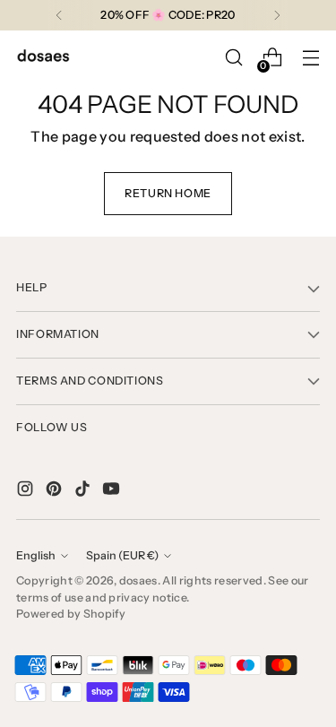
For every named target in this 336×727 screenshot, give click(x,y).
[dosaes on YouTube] (113, 491)
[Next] (277, 15)
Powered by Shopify (71, 613)
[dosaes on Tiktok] (84, 491)
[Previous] (59, 15)
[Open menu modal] (310, 57)
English (36, 555)
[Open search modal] (233, 57)
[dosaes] (43, 58)
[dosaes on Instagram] (27, 491)
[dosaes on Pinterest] (55, 491)
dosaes (138, 580)
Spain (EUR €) (122, 555)
